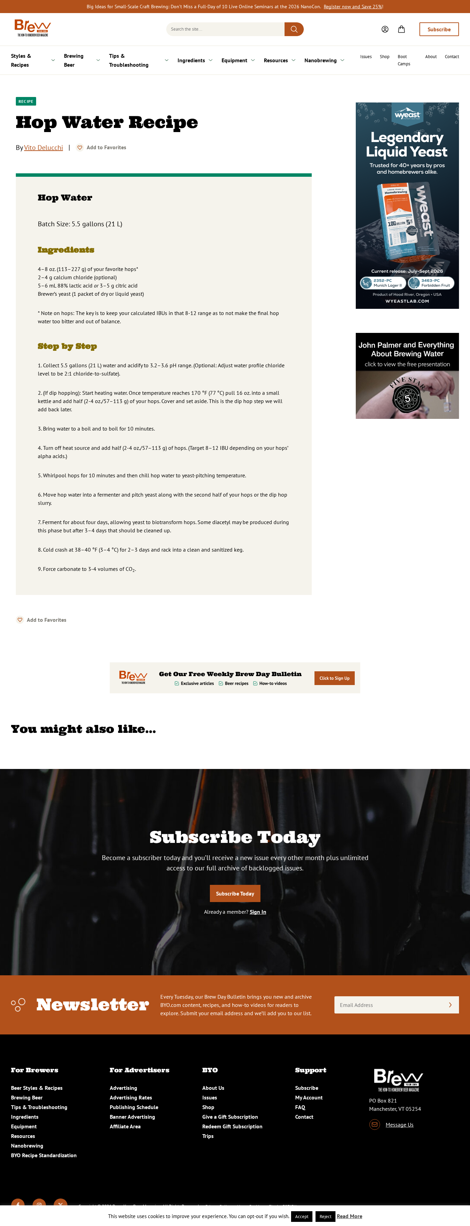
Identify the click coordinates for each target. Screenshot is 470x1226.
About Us (213, 1087)
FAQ (300, 1107)
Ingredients (191, 60)
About (431, 56)
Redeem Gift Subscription (232, 1126)
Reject (325, 1216)
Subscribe (439, 29)
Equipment (234, 60)
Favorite (80, 147)
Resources (276, 60)
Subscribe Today (235, 893)
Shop (384, 56)
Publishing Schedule (134, 1107)
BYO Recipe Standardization (44, 1155)
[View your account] (385, 29)
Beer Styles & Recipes (37, 1087)
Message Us (400, 1124)
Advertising (123, 1087)
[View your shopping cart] (401, 29)
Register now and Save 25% (353, 6)
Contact (452, 56)
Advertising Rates (131, 1097)
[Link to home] (31, 29)
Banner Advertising (132, 1116)
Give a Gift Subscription (230, 1116)
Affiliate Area (125, 1126)
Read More (349, 1216)
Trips (208, 1135)
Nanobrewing (321, 60)
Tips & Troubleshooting (129, 60)
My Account (309, 1097)
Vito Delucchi (43, 147)
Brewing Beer (74, 60)
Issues (366, 56)
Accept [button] (301, 1216)
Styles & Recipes (21, 60)
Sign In (258, 911)
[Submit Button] (294, 29)
